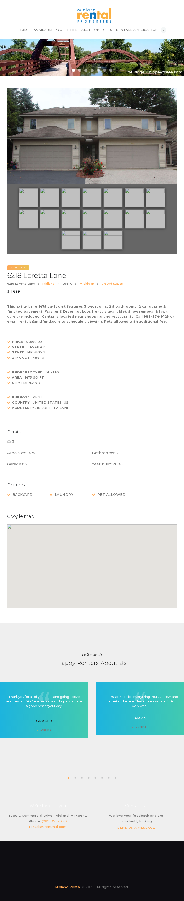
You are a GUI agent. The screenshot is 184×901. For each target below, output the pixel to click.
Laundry (64, 494)
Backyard (22, 494)
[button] (92, 563)
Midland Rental (68, 887)
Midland (48, 283)
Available (18, 267)
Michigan (87, 283)
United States (112, 283)
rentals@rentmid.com (48, 826)
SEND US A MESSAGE (136, 827)
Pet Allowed (111, 494)
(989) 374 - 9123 (54, 821)
